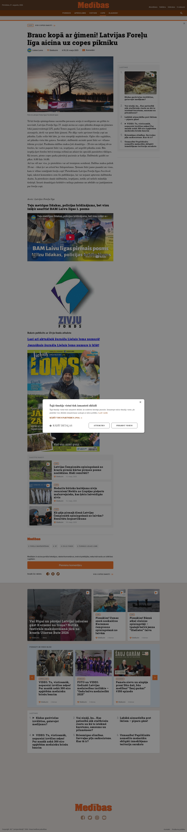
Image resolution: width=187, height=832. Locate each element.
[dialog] (93, 416)
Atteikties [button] (99, 425)
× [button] (140, 402)
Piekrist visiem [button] (124, 425)
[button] (93, 417)
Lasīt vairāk (103, 412)
